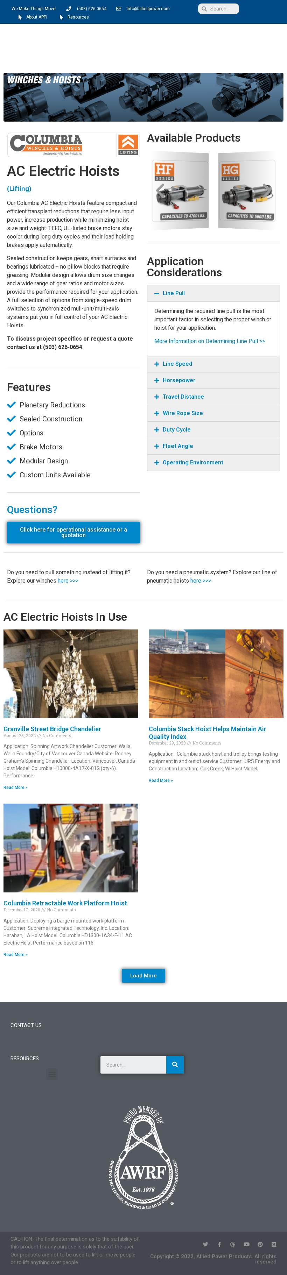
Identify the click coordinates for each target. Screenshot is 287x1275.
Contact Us (26, 1025)
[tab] (213, 293)
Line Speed (177, 364)
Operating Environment (193, 462)
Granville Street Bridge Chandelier (52, 729)
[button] (274, 47)
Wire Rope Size (183, 413)
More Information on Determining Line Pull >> (209, 341)
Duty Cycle (177, 429)
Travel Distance (183, 396)
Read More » (16, 787)
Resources (24, 1058)
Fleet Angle (178, 446)
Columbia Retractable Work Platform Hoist (65, 903)
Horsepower (179, 380)
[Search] (175, 1065)
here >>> (68, 580)
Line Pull (174, 293)
